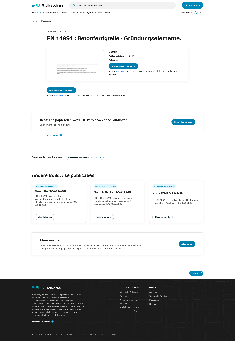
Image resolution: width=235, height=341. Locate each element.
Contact (123, 295)
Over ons (153, 292)
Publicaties (154, 299)
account (136, 71)
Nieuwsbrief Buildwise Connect (130, 301)
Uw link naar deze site (129, 306)
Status (113, 334)
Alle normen (186, 244)
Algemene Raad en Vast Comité (91, 334)
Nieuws (152, 303)
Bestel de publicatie (183, 122)
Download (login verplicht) (123, 66)
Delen (195, 273)
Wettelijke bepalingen (64, 334)
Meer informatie (45, 217)
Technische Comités (158, 295)
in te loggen (121, 71)
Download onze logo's (129, 310)
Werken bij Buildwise (129, 292)
